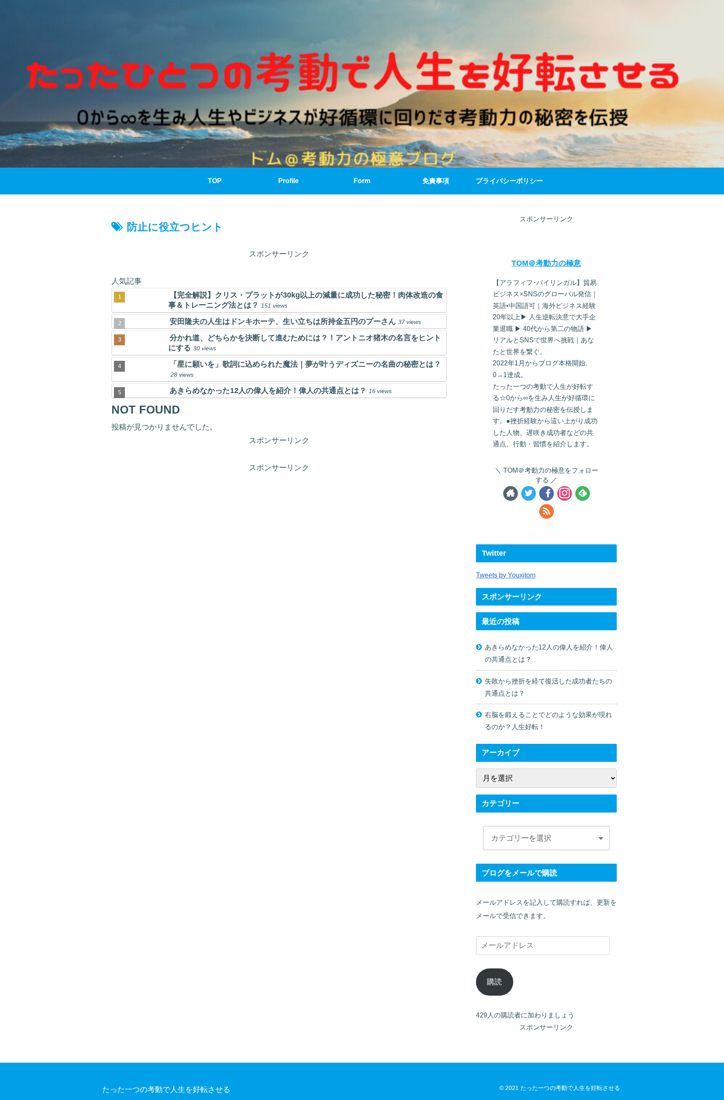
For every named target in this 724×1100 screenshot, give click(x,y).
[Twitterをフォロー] (528, 493)
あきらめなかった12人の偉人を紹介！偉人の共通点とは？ (549, 653)
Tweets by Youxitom (505, 575)
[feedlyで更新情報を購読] (582, 493)
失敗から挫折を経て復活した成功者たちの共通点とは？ (548, 687)
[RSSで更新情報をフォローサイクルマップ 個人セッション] (546, 511)
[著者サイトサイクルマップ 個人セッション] (510, 493)
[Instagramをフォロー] (564, 493)
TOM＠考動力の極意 (546, 263)
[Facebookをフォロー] (546, 493)
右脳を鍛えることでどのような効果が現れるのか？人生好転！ (548, 720)
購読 (494, 982)
